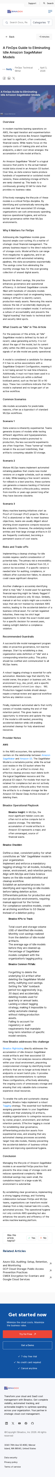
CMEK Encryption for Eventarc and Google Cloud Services (23, 1277)
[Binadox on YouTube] (19, 1423)
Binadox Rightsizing (13, 1048)
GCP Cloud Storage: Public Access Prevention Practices (23, 1270)
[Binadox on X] (13, 1423)
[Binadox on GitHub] (32, 1423)
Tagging (7, 1105)
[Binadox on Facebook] (26, 1423)
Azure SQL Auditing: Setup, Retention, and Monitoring (25, 1263)
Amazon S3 (26, 758)
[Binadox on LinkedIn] (6, 1423)
